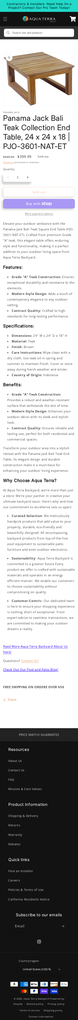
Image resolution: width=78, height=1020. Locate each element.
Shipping (8, 162)
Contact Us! (30, 661)
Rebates (14, 844)
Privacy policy (56, 1003)
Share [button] (12, 700)
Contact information (41, 1016)
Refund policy (35, 1003)
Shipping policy (53, 1010)
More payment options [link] (39, 213)
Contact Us (16, 770)
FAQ (11, 780)
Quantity (9, 169)
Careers (14, 880)
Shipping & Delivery (23, 816)
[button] (5, 19)
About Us (15, 761)
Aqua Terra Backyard (36, 998)
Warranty (15, 835)
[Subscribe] (62, 926)
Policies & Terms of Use (26, 890)
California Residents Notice (29, 899)
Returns (14, 825)
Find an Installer (20, 871)
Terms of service (30, 1010)
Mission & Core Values (25, 789)
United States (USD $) (37, 969)
